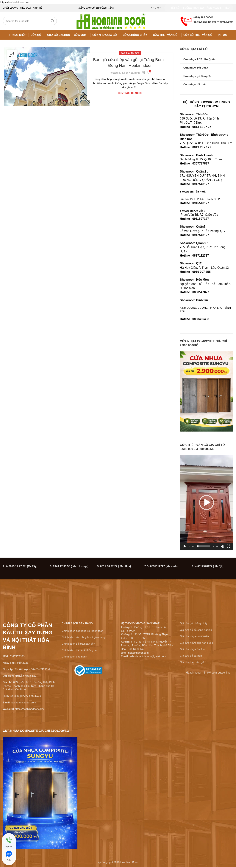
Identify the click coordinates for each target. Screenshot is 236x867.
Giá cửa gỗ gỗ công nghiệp (196, 629)
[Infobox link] (88, 672)
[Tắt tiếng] (222, 548)
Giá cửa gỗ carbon (191, 655)
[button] (206, 502)
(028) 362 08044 (203, 17)
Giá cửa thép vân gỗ (192, 662)
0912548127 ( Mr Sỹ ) (210, 566)
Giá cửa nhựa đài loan (193, 649)
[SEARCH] (52, 21)
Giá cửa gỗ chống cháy (193, 623)
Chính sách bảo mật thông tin (79, 650)
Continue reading (130, 93)
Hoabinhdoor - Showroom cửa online (208, 672)
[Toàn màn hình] (228, 548)
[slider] (203, 546)
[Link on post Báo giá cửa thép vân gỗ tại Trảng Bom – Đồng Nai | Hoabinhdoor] (47, 76)
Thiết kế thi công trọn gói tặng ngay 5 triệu (198, 8)
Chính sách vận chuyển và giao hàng (84, 637)
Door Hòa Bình (131, 72)
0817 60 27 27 (115, 566)
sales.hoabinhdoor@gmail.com (213, 21)
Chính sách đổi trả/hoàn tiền (78, 643)
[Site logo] (111, 20)
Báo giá (125, 53)
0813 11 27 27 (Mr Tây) (23, 566)
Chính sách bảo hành (74, 656)
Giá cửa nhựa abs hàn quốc (196, 642)
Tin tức (135, 53)
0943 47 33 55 (70, 566)
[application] (206, 502)
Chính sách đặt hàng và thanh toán (82, 630)
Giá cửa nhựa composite (194, 636)
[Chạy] (185, 548)
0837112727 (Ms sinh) (164, 566)
